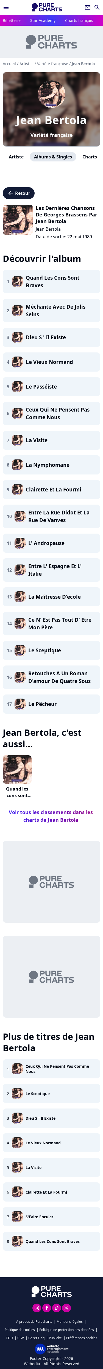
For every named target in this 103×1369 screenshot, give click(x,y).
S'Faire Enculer (39, 1216)
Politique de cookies (20, 1329)
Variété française (51, 135)
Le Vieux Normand (43, 1142)
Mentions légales (70, 1321)
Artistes (27, 63)
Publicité (55, 1338)
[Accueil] (47, 7)
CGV (20, 1338)
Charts (89, 157)
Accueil (9, 63)
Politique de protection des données (66, 1329)
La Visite (33, 1167)
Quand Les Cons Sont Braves (53, 1241)
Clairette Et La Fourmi (46, 1192)
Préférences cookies (81, 1338)
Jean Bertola (51, 120)
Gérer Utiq (36, 1338)
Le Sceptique (38, 1093)
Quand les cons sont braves (17, 795)
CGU (9, 1338)
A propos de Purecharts (34, 1321)
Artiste (16, 157)
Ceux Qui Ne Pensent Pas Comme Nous (57, 1069)
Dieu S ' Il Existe (40, 1118)
